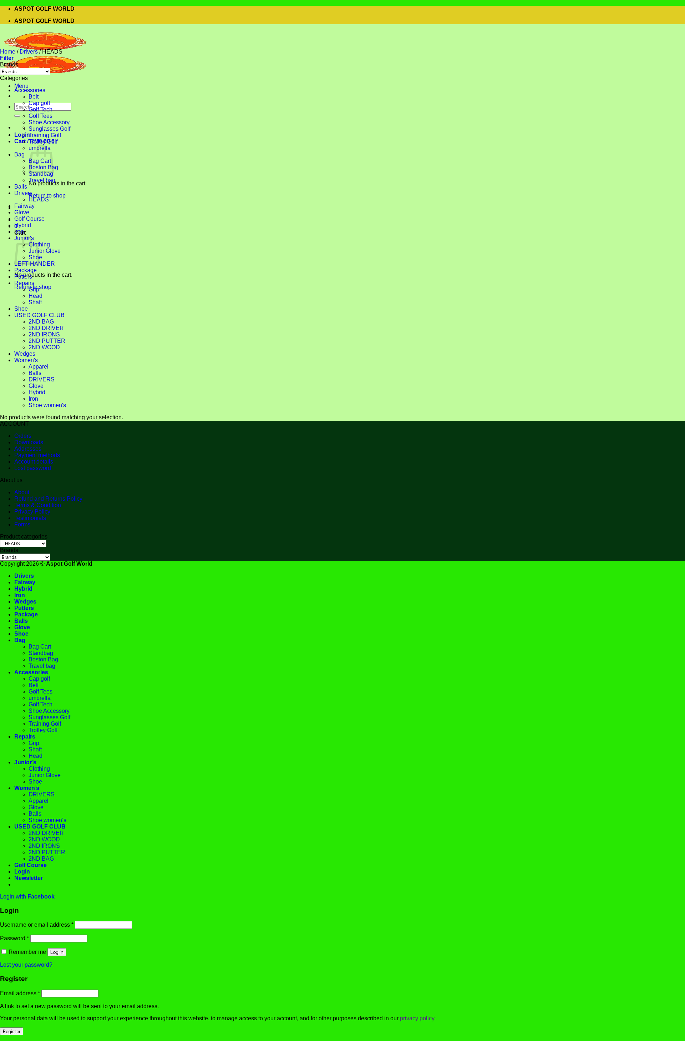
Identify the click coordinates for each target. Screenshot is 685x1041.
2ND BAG (41, 322)
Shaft (35, 302)
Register (11, 1031)
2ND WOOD (44, 347)
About (21, 492)
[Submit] (17, 116)
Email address (20, 993)
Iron (19, 232)
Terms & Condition (37, 505)
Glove (21, 212)
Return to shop (47, 195)
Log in (57, 952)
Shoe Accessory (49, 122)
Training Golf (45, 135)
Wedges (24, 354)
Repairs (24, 283)
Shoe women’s (47, 820)
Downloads (28, 442)
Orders (22, 436)
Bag (19, 154)
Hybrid (22, 225)
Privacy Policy (32, 512)
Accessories (29, 90)
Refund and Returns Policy (48, 499)
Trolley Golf (43, 142)
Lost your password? (26, 965)
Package (25, 270)
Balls (20, 187)
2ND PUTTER (47, 341)
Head (35, 296)
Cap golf (39, 103)
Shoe (21, 309)
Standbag (41, 174)
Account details (33, 462)
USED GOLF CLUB (39, 315)
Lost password (32, 468)
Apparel (39, 367)
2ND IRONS (44, 334)
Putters (23, 277)
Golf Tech (40, 109)
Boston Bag (43, 659)
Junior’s (25, 762)
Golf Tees (40, 116)
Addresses (27, 449)
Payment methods (37, 455)
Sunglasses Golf (49, 129)
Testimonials (30, 518)
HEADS (39, 199)
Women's (26, 360)
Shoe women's (47, 405)
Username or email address (36, 925)
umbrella (40, 698)
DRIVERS (42, 379)
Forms (22, 524)
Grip (34, 289)
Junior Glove (45, 251)
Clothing (39, 769)
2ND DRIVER (46, 328)
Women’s (26, 788)
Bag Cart (40, 647)
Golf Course (29, 219)
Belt (34, 97)
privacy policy (417, 1018)
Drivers (29, 52)
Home (7, 52)
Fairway (24, 206)
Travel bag (42, 180)
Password (14, 938)
